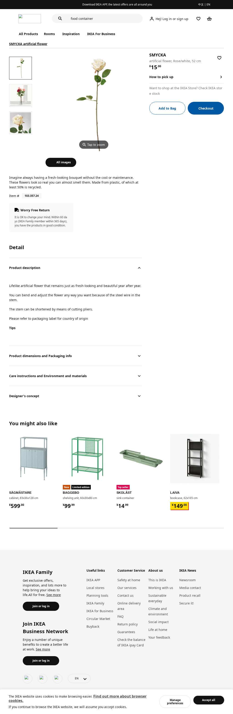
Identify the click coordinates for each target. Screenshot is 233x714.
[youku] (57, 678)
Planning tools (97, 595)
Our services (127, 588)
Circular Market (98, 619)
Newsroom (187, 580)
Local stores (95, 588)
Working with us (160, 588)
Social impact (158, 622)
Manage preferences (175, 701)
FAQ (120, 616)
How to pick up (161, 77)
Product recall (189, 595)
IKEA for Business (99, 611)
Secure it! (186, 603)
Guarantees (126, 632)
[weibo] (42, 678)
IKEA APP (93, 580)
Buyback (92, 626)
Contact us (125, 595)
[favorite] (219, 57)
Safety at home (128, 580)
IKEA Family (95, 603)
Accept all (208, 700)
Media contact (190, 588)
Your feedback (159, 637)
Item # (14, 196)
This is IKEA (157, 580)
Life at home (157, 629)
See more (53, 595)
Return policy (127, 624)
